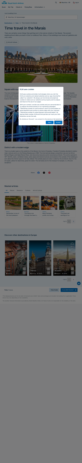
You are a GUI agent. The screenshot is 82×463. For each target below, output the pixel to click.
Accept (58, 122)
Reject (50, 122)
